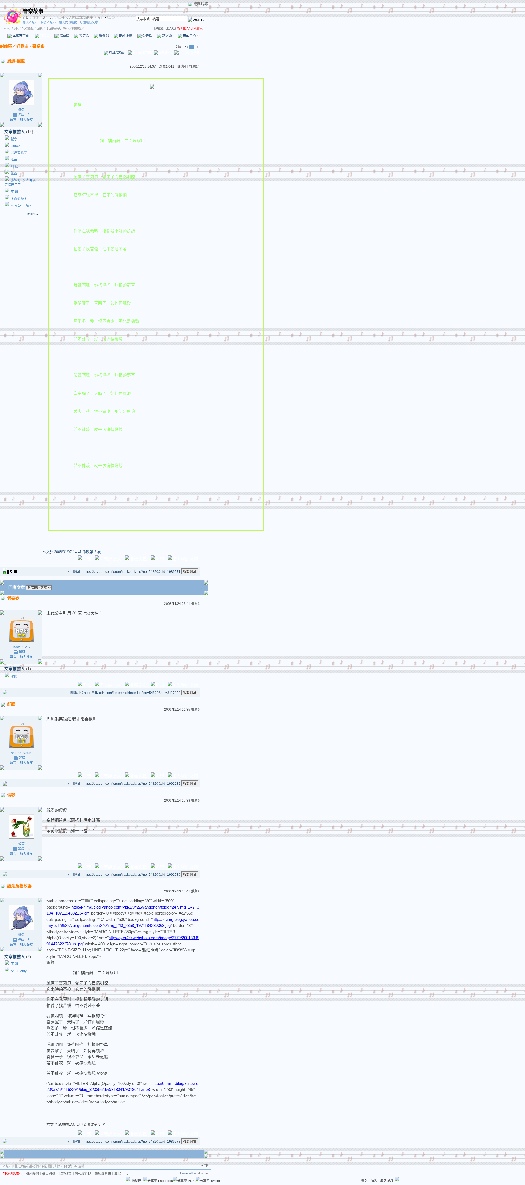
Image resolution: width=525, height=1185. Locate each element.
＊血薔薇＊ (19, 199)
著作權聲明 (83, 1174)
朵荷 (21, 844)
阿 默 (14, 166)
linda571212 (21, 647)
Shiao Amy (19, 971)
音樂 (39, 28)
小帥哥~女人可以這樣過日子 (74, 17)
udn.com (202, 1173)
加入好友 (26, 120)
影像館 (103, 36)
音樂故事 (33, 11)
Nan (100, 17)
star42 (15, 146)
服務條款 (65, 1174)
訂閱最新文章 (89, 22)
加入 (374, 1181)
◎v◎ (111, 17)
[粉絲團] (128, 1179)
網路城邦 (201, 4)
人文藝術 (27, 28)
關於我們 (32, 1174)
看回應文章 (116, 52)
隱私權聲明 (103, 1174)
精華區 (64, 36)
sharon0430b (21, 753)
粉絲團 (136, 1181)
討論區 (44, 36)
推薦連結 (125, 36)
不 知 (14, 192)
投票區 (83, 36)
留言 (13, 120)
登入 (364, 1181)
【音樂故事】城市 (57, 28)
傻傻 (35, 17)
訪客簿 (166, 36)
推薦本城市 (48, 22)
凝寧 (14, 139)
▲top (204, 1165)
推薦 (194, 66)
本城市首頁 (20, 36)
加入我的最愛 (68, 22)
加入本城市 (30, 22)
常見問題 (48, 1174)
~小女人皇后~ (21, 206)
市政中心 (191, 36)
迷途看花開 (19, 153)
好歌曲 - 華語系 (30, 46)
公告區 (147, 36)
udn (6, 28)
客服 (117, 1174)
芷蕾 (14, 173)
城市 (15, 28)
